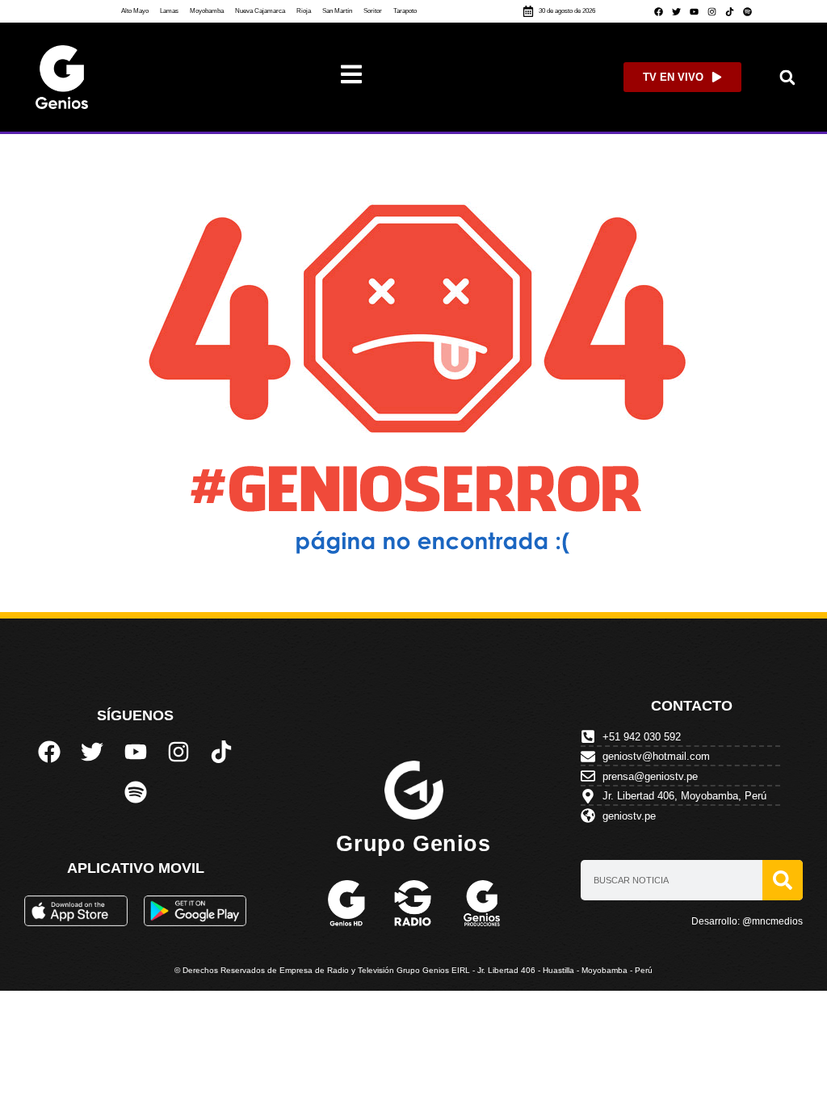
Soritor (372, 11)
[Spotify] (747, 11)
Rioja (303, 11)
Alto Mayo (135, 11)
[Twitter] (676, 11)
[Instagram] (711, 11)
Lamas (169, 11)
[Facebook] (658, 11)
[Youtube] (694, 11)
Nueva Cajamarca (260, 11)
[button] (787, 77)
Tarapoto (405, 11)
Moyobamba (207, 11)
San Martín (337, 11)
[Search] (782, 880)
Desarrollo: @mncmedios (747, 921)
